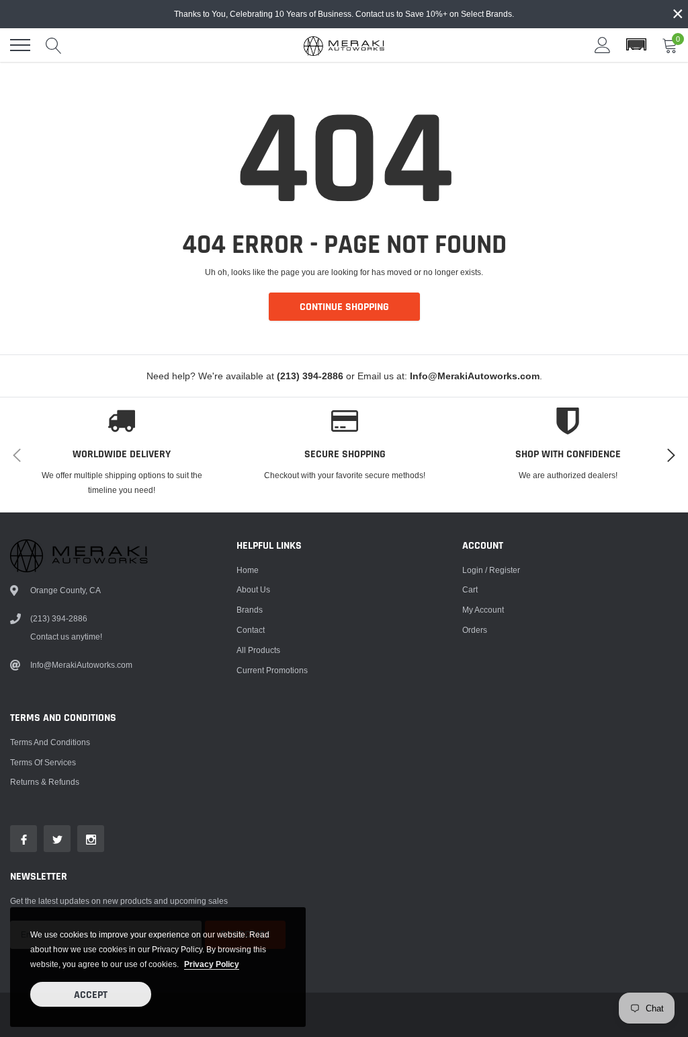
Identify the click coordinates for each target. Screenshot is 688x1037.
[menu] (20, 45)
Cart (470, 589)
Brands (249, 610)
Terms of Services (43, 762)
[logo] (344, 45)
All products (258, 650)
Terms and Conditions (50, 742)
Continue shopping (344, 307)
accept (91, 995)
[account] (603, 45)
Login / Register (491, 570)
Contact (250, 630)
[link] (23, 838)
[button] (636, 45)
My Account (483, 610)
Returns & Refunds (44, 782)
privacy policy (211, 964)
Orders (474, 630)
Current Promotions (272, 670)
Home (247, 570)
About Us (253, 589)
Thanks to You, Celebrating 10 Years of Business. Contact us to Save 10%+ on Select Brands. (344, 14)
